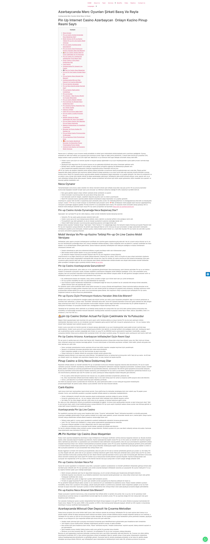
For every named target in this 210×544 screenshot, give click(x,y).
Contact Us (141, 3)
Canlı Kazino (67, 64)
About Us (97, 3)
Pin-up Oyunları (67, 94)
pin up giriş (99, 262)
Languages (91, 6)
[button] (205, 539)
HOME (89, 3)
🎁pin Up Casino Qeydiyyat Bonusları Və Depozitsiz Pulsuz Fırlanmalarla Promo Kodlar (72, 143)
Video (126, 3)
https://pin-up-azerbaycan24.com (123, 206)
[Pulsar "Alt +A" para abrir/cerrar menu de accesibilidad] (208, 274)
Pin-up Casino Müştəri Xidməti (72, 100)
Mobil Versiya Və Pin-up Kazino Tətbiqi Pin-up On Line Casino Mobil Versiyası (74, 41)
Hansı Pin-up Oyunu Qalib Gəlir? (73, 111)
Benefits (119, 3)
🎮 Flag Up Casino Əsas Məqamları (74, 70)
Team (104, 3)
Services (110, 3)
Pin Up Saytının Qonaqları (71, 84)
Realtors (133, 3)
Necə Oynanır (67, 33)
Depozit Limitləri (68, 109)
